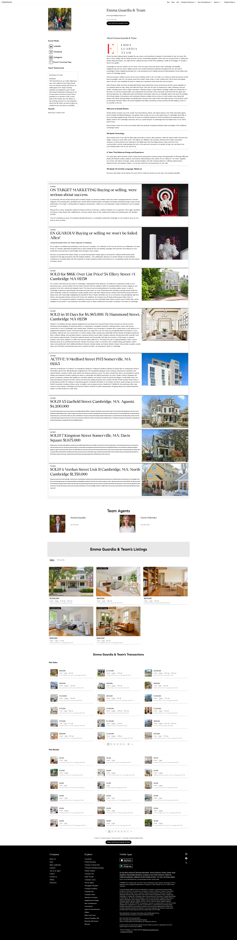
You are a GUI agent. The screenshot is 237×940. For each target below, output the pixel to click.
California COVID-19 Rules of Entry (145, 877)
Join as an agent (55, 871)
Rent (173, 2)
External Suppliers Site (92, 918)
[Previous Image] (51, 581)
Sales (52, 560)
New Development (91, 903)
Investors (52, 868)
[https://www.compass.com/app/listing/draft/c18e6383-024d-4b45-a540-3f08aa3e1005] (165, 385)
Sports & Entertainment (92, 909)
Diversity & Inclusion (91, 897)
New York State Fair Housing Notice (130, 918)
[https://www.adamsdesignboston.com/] (165, 216)
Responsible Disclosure (134, 875)
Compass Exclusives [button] (187, 2)
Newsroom (53, 883)
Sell (178, 2)
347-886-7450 (145, 525)
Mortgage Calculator (91, 886)
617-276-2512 (75, 525)
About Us (53, 859)
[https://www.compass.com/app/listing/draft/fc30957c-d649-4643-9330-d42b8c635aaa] (165, 340)
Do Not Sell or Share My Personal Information (134, 872)
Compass (96, 838)
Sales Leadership (55, 865)
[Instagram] (186, 853)
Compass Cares (90, 894)
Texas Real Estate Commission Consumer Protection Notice (137, 915)
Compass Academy (91, 888)
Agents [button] (216, 2)
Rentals (61, 560)
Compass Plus (89, 891)
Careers (52, 874)
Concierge (88, 859)
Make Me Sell (89, 877)
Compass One (89, 874)
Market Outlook (90, 871)
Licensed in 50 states (126, 932)
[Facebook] (186, 858)
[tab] (52, 560)
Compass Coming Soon (92, 865)
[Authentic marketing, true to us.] (165, 259)
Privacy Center (166, 872)
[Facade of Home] (165, 461)
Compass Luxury (90, 880)
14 (128, 744)
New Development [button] (204, 2)
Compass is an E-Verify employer (153, 875)
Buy (168, 2)
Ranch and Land (90, 915)
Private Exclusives (90, 862)
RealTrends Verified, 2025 (56, 113)
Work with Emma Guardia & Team (118, 23)
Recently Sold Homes (91, 921)
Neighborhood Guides (92, 900)
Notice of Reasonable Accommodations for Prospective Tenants (138, 921)
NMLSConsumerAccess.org (150, 930)
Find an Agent (89, 883)
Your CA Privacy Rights (167, 877)
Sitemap (87, 924)
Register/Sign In (229, 2)
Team (51, 862)
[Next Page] (132, 744)
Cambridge (125, 838)
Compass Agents (106, 838)
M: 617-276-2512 (111, 19)
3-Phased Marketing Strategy (94, 868)
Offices (52, 880)
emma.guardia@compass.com (116, 15)
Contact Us (53, 877)
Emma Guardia (78, 517)
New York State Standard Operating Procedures (133, 920)
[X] (186, 862)
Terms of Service (155, 872)
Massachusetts (116, 838)
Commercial (88, 906)
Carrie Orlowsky (149, 517)
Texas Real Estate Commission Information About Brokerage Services (139, 913)
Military (87, 912)
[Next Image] (91, 581)
